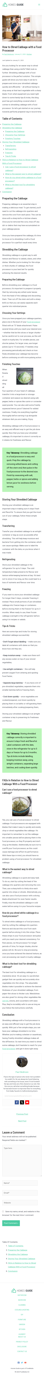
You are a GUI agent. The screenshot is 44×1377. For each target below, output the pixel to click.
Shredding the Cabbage (12, 128)
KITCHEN (22, 1329)
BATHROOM (22, 1295)
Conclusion (7, 192)
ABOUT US (22, 1337)
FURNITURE (22, 1320)
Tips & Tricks (10, 156)
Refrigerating (10, 149)
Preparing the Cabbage (11, 124)
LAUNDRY (22, 1334)
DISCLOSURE (22, 1347)
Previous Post (22, 1114)
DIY (22, 1315)
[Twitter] (22, 1102)
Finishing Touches (12, 138)
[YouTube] (25, 1363)
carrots (5, 1001)
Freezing (9, 153)
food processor (33, 322)
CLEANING (22, 1305)
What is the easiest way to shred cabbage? (23, 174)
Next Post (22, 1121)
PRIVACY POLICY (22, 1342)
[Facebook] (17, 1102)
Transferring (10, 145)
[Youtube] (27, 1102)
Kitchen (29, 54)
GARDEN (22, 1324)
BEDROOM (22, 1300)
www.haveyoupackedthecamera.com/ (18, 1096)
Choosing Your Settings (15, 135)
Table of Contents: (16, 1246)
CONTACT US (22, 1351)
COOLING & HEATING (22, 1310)
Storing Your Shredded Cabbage (15, 142)
